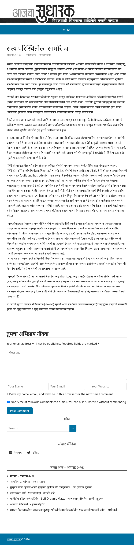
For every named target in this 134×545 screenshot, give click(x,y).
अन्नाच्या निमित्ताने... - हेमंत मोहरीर (27, 504)
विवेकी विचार (31, 54)
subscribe (91, 402)
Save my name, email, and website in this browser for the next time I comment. (61, 394)
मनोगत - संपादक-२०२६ (22, 476)
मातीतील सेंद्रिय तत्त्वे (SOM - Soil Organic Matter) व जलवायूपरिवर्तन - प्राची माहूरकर (56, 498)
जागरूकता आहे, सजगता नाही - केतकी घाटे (32, 493)
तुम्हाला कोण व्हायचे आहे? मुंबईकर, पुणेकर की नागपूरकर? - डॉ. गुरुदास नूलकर (51, 487)
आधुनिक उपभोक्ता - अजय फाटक (28, 482)
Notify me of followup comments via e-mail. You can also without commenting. (68, 402)
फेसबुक (17, 452)
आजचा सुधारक (14, 539)
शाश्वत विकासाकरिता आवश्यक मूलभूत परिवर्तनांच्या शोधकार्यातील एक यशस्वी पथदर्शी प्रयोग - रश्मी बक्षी (63, 510)
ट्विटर (34, 452)
